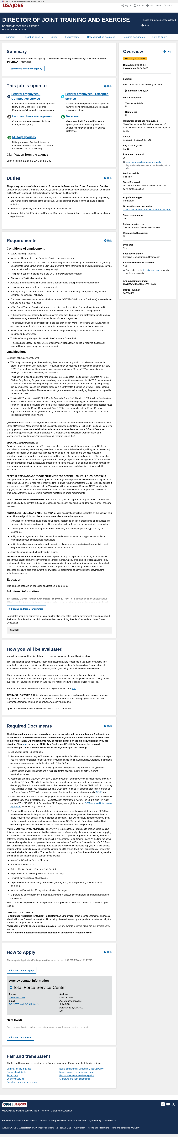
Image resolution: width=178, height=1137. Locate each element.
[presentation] (147, 91)
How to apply (159, 37)
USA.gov (135, 1128)
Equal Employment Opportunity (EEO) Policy (81, 1069)
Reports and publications (98, 1128)
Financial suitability (16, 1072)
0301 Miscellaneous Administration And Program (147, 209)
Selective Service (15, 1079)
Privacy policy (79, 1128)
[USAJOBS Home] (14, 6)
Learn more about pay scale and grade (143, 162)
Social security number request (22, 1082)
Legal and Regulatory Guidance (102, 1120)
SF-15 (99, 792)
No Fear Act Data (63, 1128)
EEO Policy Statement (12, 1120)
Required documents (134, 37)
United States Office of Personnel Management (40, 1111)
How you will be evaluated (101, 37)
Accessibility (25, 1128)
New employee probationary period (76, 1072)
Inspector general (46, 1128)
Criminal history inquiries (19, 1069)
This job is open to (33, 37)
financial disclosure (151, 270)
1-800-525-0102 (17, 997)
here (29, 602)
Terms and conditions (120, 1128)
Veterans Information (77, 1120)
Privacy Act (12, 1075)
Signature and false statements (74, 1079)
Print (147, 25)
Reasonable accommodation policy (76, 1075)
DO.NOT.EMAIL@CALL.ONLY (24, 1004)
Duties (54, 37)
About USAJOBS (10, 1128)
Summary (10, 37)
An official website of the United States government (25, 1)
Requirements (72, 37)
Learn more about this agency (25, 68)
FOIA (34, 1128)
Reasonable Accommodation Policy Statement (45, 1120)
